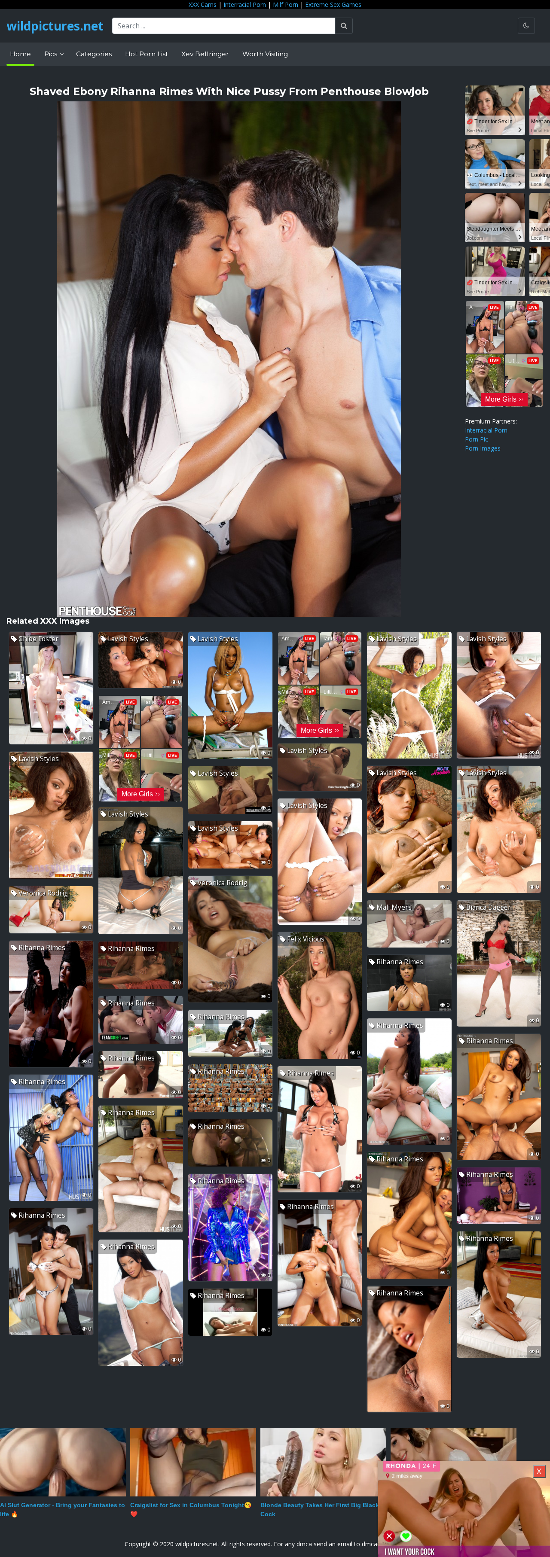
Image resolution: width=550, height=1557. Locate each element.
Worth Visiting (265, 54)
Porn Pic (476, 439)
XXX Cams (203, 4)
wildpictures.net (55, 26)
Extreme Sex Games (333, 4)
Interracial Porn (244, 4)
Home (20, 54)
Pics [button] (51, 54)
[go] (344, 26)
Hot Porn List (146, 54)
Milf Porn (285, 4)
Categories (94, 54)
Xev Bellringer (205, 54)
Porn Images (483, 448)
